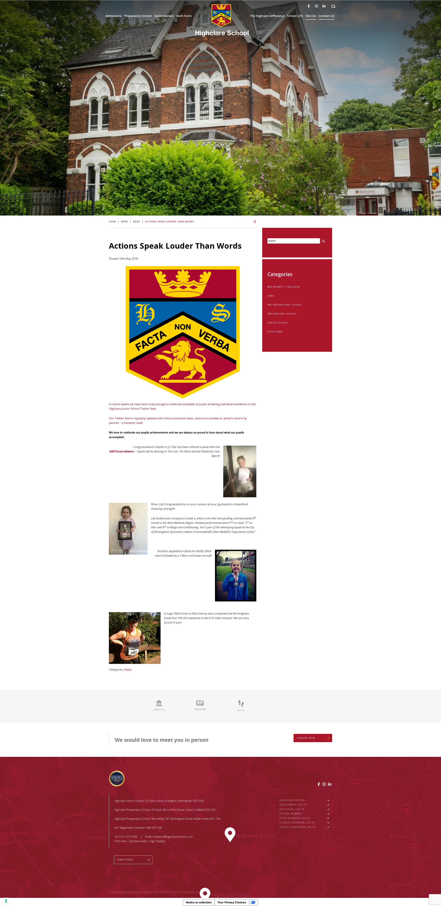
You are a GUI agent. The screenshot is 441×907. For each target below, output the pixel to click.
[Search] (333, 6)
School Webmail (290, 813)
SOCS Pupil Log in (291, 809)
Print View (120, 841)
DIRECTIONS (125, 859)
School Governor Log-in (297, 827)
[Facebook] (309, 6)
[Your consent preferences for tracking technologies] (6, 901)
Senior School (163, 16)
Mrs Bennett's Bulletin (283, 286)
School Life (295, 16)
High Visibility (157, 841)
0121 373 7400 (128, 837)
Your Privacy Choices (231, 902)
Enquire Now (306, 737)
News (127, 669)
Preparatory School (138, 16)
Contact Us (327, 16)
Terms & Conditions (162, 892)
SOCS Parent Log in (293, 804)
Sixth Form (184, 16)
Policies (177, 892)
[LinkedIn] (324, 6)
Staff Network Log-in (294, 818)
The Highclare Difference (267, 16)
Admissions (113, 16)
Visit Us (311, 16)
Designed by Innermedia (194, 892)
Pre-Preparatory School (284, 304)
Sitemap (147, 892)
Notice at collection (199, 902)
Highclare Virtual (292, 800)
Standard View (138, 841)
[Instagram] (316, 6)
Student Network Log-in (297, 822)
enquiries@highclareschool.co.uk (173, 837)
